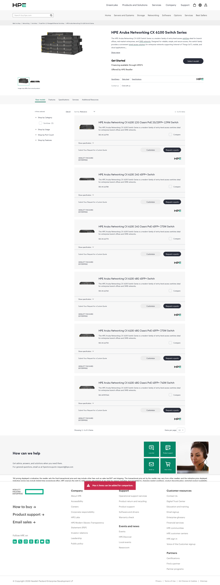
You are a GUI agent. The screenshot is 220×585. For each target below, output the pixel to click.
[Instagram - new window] (26, 542)
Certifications (173, 558)
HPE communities (175, 528)
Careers (75, 506)
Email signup (173, 512)
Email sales (22, 522)
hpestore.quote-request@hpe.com (58, 466)
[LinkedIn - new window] (15, 542)
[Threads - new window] (31, 542)
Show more (115, 52)
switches (186, 38)
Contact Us (172, 496)
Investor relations (79, 533)
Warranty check (126, 517)
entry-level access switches (166, 387)
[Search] (51, 15)
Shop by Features (45, 140)
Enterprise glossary (176, 517)
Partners (172, 553)
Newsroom (124, 547)
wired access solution (137, 44)
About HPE (76, 496)
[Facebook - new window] (37, 542)
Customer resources (179, 490)
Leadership (76, 538)
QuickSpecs (115, 79)
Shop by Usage (44, 129)
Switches (34, 23)
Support (185, 5)
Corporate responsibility (82, 512)
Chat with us (126, 85)
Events (122, 531)
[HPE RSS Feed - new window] (48, 542)
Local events (125, 542)
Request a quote (172, 150)
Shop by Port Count (46, 134)
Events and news (129, 526)
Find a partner (173, 563)
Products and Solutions (134, 5)
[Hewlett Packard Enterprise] (19, 5)
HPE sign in (172, 538)
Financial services (175, 522)
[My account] (205, 5)
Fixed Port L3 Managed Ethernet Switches (51, 23)
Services (156, 5)
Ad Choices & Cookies (188, 581)
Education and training (178, 506)
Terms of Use (170, 581)
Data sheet (125, 79)
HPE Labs (75, 517)
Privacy (159, 581)
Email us (151, 469)
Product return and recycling (133, 501)
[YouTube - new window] (42, 542)
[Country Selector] (200, 5)
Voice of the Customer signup (181, 544)
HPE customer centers (177, 533)
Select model (193, 61)
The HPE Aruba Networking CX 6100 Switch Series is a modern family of (127, 387)
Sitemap (203, 581)
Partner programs (175, 569)
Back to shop (16, 23)
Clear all (68, 111)
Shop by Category (45, 117)
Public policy (77, 543)
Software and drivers (129, 512)
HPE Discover (125, 537)
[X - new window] (20, 542)
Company (171, 5)
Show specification (84, 143)
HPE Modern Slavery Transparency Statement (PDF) (87, 525)
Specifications (136, 79)
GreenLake (112, 5)
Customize (151, 150)
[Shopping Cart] (194, 5)
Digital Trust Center (176, 501)
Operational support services (133, 496)
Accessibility (77, 501)
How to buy (167, 469)
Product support (168, 453)
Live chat (151, 453)
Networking (26, 23)
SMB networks (145, 41)
